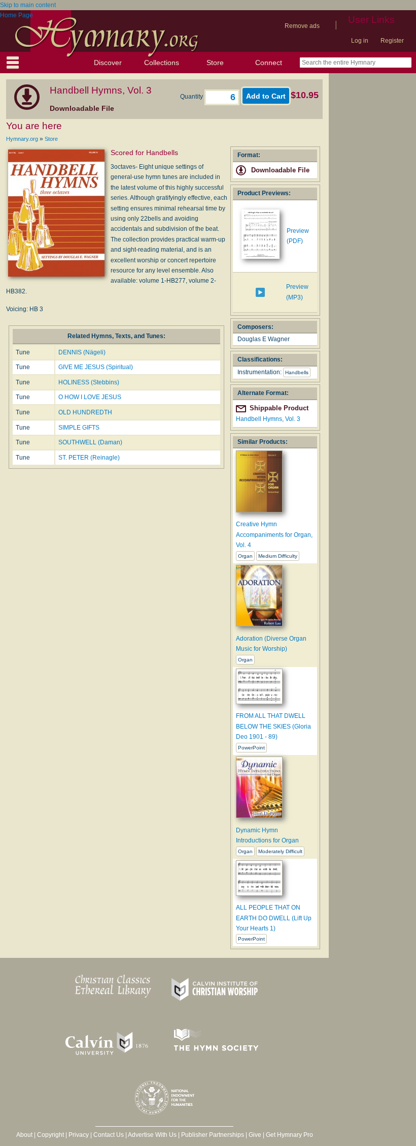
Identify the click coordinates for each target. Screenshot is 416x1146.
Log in (359, 40)
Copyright (50, 1134)
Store (215, 62)
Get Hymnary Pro (289, 1134)
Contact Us (108, 1134)
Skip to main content (28, 5)
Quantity (192, 96)
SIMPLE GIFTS (78, 427)
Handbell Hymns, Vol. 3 (268, 419)
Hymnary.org (22, 139)
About (24, 1134)
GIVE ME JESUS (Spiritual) (95, 367)
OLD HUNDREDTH (85, 412)
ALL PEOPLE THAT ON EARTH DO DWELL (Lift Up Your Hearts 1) (273, 918)
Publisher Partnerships (212, 1134)
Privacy (78, 1134)
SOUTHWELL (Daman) (90, 442)
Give (255, 1134)
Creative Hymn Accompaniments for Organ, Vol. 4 (274, 535)
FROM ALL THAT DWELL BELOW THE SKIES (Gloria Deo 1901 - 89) (273, 726)
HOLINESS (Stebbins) (88, 382)
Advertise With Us (152, 1134)
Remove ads (302, 25)
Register (392, 40)
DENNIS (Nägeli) (82, 352)
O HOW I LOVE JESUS (89, 397)
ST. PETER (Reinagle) (89, 457)
